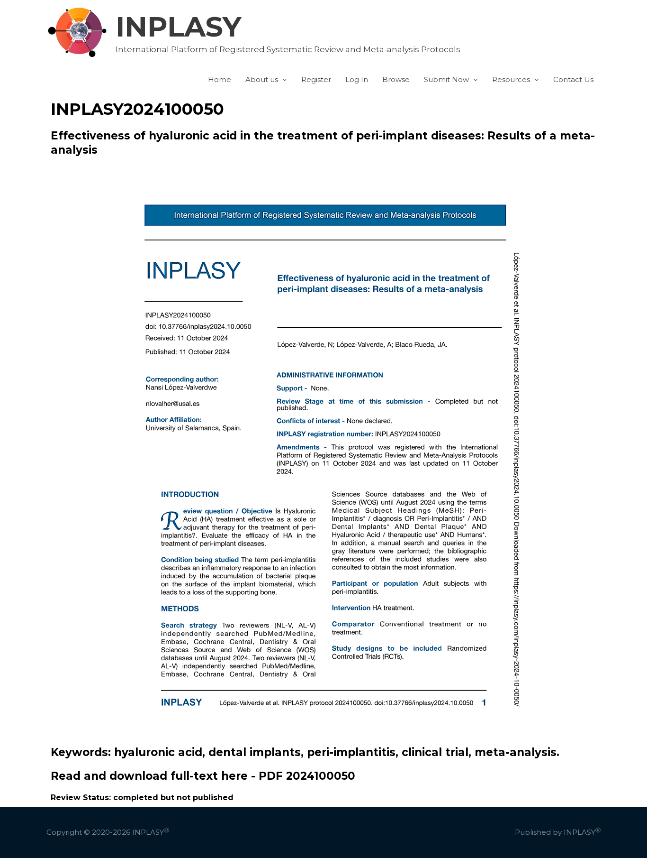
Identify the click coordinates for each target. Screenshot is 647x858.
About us (261, 79)
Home (219, 79)
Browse (396, 79)
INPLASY (179, 26)
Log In (356, 79)
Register (316, 79)
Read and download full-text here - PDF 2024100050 (203, 776)
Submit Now (446, 79)
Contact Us (573, 79)
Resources (511, 79)
